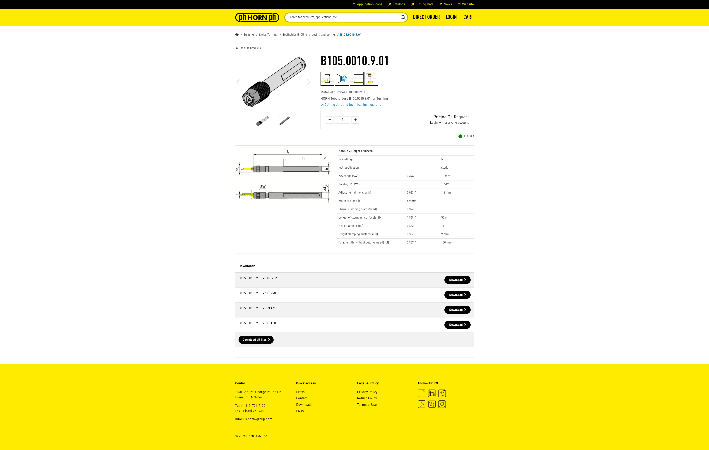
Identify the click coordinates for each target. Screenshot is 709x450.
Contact (301, 398)
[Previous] (238, 82)
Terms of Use (367, 405)
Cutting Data (424, 4)
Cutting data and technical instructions (352, 104)
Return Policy (367, 398)
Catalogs (398, 4)
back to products (251, 48)
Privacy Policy (367, 392)
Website (467, 4)
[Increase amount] (355, 120)
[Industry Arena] (432, 404)
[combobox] (346, 17)
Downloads (304, 405)
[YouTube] (421, 404)
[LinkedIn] (432, 393)
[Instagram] (442, 404)
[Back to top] (692, 437)
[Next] (308, 82)
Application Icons (369, 4)
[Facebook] (421, 393)
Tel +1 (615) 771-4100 (250, 405)
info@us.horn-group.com (253, 419)
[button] (451, 17)
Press (300, 392)
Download (456, 280)
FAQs (300, 411)
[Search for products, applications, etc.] (403, 17)
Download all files (254, 340)
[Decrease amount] (329, 120)
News (447, 4)
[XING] (442, 393)
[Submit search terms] (403, 17)
